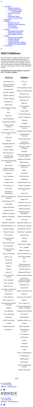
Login (16, 378)
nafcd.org (3, 386)
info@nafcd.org (12, 386)
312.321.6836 (7, 383)
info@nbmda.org (13, 401)
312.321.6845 (7, 398)
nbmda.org (4, 401)
